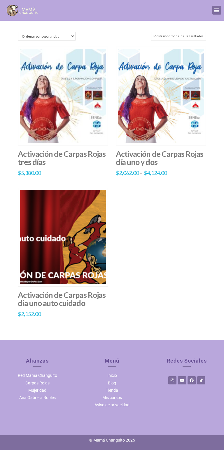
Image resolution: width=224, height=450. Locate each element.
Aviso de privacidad (112, 404)
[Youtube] (182, 380)
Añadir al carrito (63, 275)
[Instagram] (172, 380)
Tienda (112, 390)
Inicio (112, 375)
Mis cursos (112, 397)
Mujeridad (37, 390)
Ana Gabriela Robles (37, 397)
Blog (112, 383)
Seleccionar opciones (63, 134)
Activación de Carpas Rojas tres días (62, 158)
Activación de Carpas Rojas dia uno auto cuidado (62, 299)
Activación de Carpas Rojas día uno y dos (160, 158)
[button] (216, 10)
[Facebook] (192, 380)
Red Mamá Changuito (37, 375)
